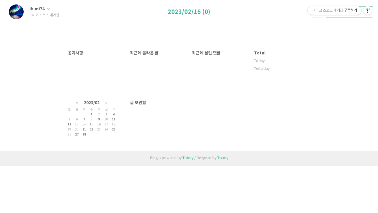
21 (84, 129)
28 (84, 134)
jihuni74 (36, 9)
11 (113, 119)
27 (77, 134)
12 (69, 124)
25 (113, 129)
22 (91, 129)
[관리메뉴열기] (367, 10)
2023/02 (92, 102)
